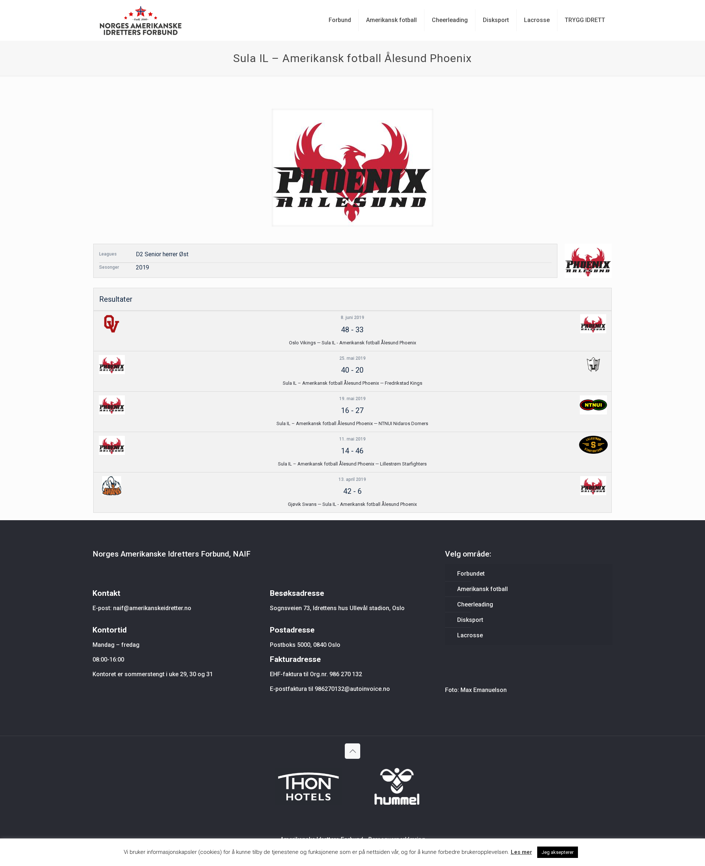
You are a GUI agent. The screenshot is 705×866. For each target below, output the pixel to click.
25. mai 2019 (352, 358)
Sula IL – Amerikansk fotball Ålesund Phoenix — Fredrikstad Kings (352, 383)
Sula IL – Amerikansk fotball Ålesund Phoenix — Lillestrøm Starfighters (352, 464)
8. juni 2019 (352, 317)
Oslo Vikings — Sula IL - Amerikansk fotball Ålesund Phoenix (352, 342)
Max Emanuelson (483, 689)
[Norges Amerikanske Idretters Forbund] (140, 20)
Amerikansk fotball (482, 589)
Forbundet (471, 573)
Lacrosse (470, 635)
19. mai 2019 (352, 398)
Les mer (521, 852)
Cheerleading (475, 604)
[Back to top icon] (352, 751)
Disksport (470, 619)
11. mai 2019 (352, 439)
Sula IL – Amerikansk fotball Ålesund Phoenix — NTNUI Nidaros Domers (352, 423)
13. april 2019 (352, 479)
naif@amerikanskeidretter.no (152, 608)
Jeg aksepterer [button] (558, 852)
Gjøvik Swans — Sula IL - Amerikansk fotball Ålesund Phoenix (352, 504)
